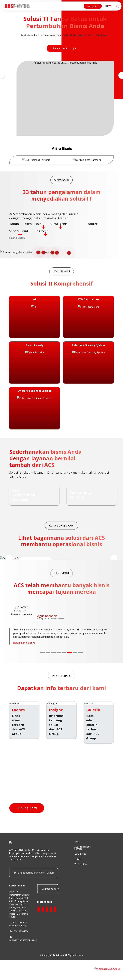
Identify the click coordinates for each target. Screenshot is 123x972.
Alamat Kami (49, 893)
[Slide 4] (59, 657)
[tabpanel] (36, 164)
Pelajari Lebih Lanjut (64, 52)
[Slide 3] (53, 657)
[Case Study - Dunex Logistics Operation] (59, 560)
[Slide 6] (69, 657)
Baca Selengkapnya (24, 647)
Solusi (77, 846)
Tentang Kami (81, 868)
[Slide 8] (80, 657)
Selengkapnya (17, 242)
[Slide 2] (48, 657)
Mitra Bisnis (80, 858)
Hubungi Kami (92, 6)
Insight (77, 863)
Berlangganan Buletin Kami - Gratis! (34, 877)
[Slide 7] (75, 657)
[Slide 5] (64, 657)
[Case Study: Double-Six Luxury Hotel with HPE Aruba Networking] (64, 560)
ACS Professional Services (82, 852)
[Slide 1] (42, 657)
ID (106, 6)
